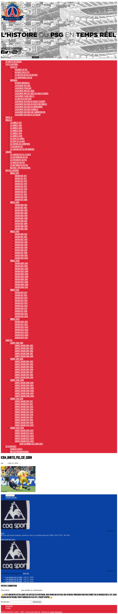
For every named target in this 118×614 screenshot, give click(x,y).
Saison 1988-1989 (21, 226)
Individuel (14, 80)
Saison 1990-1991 (21, 234)
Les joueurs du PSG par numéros (22, 149)
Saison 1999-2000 (21, 258)
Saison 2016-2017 (21, 308)
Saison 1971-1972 (21, 178)
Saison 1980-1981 (21, 205)
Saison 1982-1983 (21, 210)
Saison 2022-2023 (21, 327)
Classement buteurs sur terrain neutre (30, 112)
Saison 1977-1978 (21, 194)
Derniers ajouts (16, 449)
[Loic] (15, 529)
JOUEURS (9, 152)
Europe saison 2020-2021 (24, 430)
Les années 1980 (16, 125)
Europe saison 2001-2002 (24, 385)
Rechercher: (5, 57)
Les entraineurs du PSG (19, 157)
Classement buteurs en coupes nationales (31, 104)
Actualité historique (14, 61)
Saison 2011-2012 (21, 295)
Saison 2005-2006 (21, 276)
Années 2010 (14, 290)
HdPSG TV (9, 117)
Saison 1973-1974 (21, 183)
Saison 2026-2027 (21, 337)
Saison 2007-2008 (21, 282)
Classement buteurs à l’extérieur (27, 114)
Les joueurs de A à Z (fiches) (20, 154)
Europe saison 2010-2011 (24, 401)
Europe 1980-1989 (16, 343)
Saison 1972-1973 (21, 181)
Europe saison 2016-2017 (24, 417)
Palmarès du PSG (21, 69)
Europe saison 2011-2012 (24, 404)
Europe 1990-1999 (16, 359)
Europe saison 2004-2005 (24, 390)
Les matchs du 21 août (14, 579)
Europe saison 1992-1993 (24, 361)
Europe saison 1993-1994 (24, 364)
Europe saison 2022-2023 (24, 435)
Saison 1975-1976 (21, 189)
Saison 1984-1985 (21, 215)
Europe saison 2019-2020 (24, 425)
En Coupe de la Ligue (17, 141)
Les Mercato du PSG (17, 162)
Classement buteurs (22, 85)
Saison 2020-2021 (21, 321)
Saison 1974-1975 (21, 186)
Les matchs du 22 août (14, 577)
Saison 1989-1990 (21, 229)
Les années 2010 (16, 133)
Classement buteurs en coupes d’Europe (30, 101)
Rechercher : (5, 602)
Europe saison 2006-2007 (24, 393)
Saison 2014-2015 (21, 303)
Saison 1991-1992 (21, 236)
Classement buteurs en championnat (29, 106)
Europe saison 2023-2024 (24, 438)
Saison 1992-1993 (21, 239)
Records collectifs (22, 72)
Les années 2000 (16, 130)
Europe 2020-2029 (17, 428)
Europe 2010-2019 (16, 398)
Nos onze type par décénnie (20, 167)
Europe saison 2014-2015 (24, 412)
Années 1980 (14, 202)
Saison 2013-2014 (21, 300)
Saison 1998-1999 (21, 255)
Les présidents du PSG (18, 160)
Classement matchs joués (24, 91)
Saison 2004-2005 (21, 274)
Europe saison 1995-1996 (24, 369)
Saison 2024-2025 (21, 332)
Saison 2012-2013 (21, 298)
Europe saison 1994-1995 (24, 366)
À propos (10, 495)
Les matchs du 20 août (14, 581)
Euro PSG (9, 340)
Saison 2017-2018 (21, 311)
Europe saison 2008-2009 (24, 396)
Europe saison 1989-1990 (24, 356)
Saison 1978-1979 (21, 197)
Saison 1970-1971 (21, 175)
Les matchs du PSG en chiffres (26, 75)
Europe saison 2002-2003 (24, 388)
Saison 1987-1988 (21, 223)
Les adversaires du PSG (23, 77)
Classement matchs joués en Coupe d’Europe (31, 93)
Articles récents (11, 497)
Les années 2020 (16, 136)
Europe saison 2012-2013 (24, 406)
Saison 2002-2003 (21, 268)
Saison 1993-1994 (21, 242)
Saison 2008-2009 (21, 284)
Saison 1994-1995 (21, 244)
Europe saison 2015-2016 (24, 414)
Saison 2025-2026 (21, 335)
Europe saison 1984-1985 (24, 351)
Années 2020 (14, 319)
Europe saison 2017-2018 (24, 420)
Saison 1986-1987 (21, 221)
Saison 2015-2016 (21, 305)
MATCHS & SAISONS (12, 170)
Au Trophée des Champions (20, 144)
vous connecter (15, 590)
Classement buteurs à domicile (26, 109)
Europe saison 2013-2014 (24, 409)
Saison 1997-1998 (21, 252)
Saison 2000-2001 (21, 263)
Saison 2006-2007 (21, 279)
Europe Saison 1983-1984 (24, 348)
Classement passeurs (23, 88)
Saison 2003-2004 (21, 271)
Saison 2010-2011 (21, 292)
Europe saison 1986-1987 (24, 353)
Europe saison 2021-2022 (24, 433)
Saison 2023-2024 (21, 329)
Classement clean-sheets (24, 96)
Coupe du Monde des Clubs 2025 (31, 443)
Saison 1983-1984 (21, 213)
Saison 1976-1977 (21, 191)
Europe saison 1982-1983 (24, 345)
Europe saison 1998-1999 (24, 377)
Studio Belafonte (56, 612)
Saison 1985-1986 (21, 218)
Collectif (13, 67)
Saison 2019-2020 (21, 316)
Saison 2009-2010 (21, 287)
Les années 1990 (16, 128)
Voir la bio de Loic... (8, 539)
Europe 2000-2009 (17, 380)
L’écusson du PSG (16, 146)
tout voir (26, 573)
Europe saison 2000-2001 (24, 382)
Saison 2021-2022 (21, 324)
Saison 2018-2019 (21, 313)
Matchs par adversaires (19, 451)
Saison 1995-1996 (21, 247)
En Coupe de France (17, 138)
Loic (5, 463)
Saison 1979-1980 (21, 199)
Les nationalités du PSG (19, 165)
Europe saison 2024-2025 (24, 441)
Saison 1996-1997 (21, 250)
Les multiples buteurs (23, 98)
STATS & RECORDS (12, 64)
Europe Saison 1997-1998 (24, 374)
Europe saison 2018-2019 (24, 422)
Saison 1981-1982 (21, 207)
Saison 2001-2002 (21, 266)
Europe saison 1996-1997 (24, 372)
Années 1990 (14, 231)
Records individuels (22, 83)
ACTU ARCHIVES (11, 446)
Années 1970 (14, 173)
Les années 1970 (16, 122)
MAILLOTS (9, 120)
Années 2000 (14, 260)
